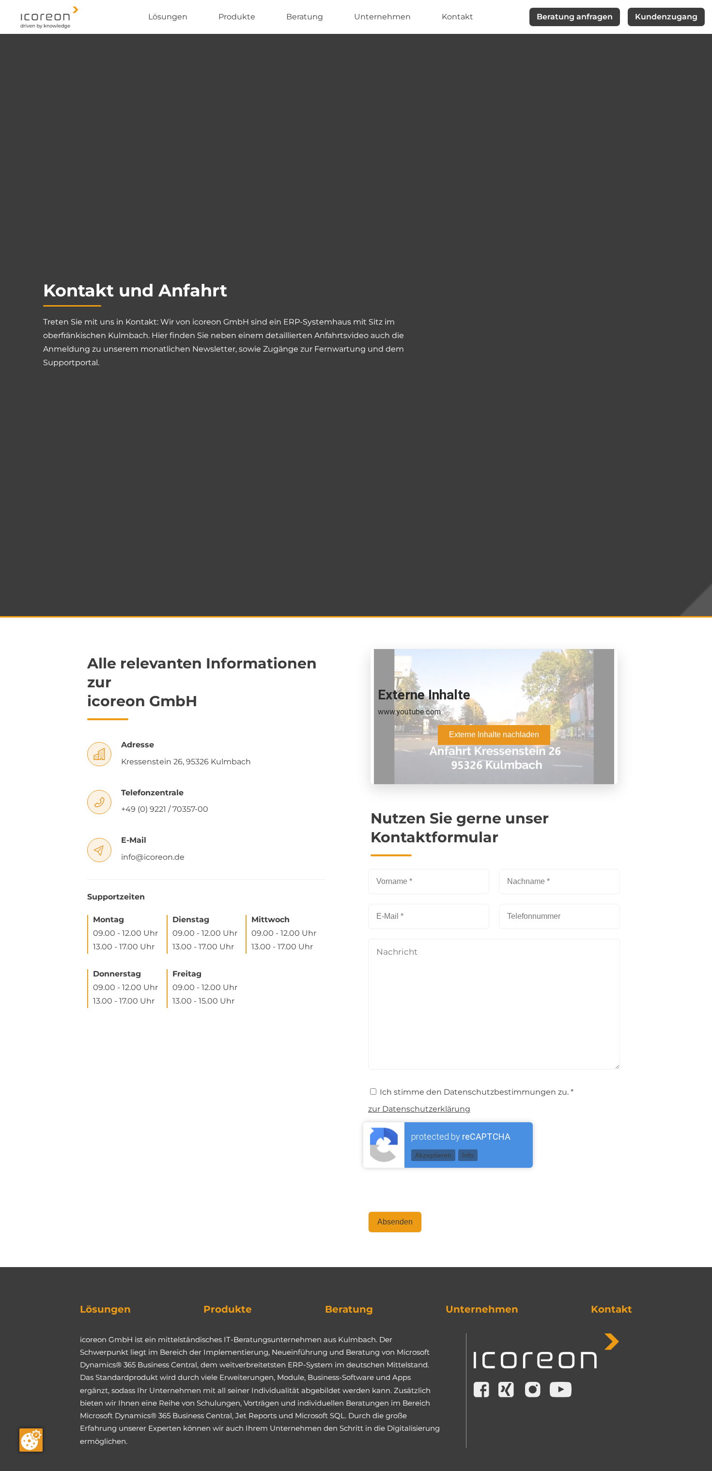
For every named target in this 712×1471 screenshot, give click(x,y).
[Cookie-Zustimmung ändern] (31, 1440)
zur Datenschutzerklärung (419, 1109)
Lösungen (167, 16)
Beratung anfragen (575, 16)
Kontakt (457, 16)
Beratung (304, 16)
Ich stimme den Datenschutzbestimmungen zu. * (475, 1092)
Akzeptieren (433, 1155)
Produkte (236, 16)
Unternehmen (382, 16)
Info (468, 1155)
